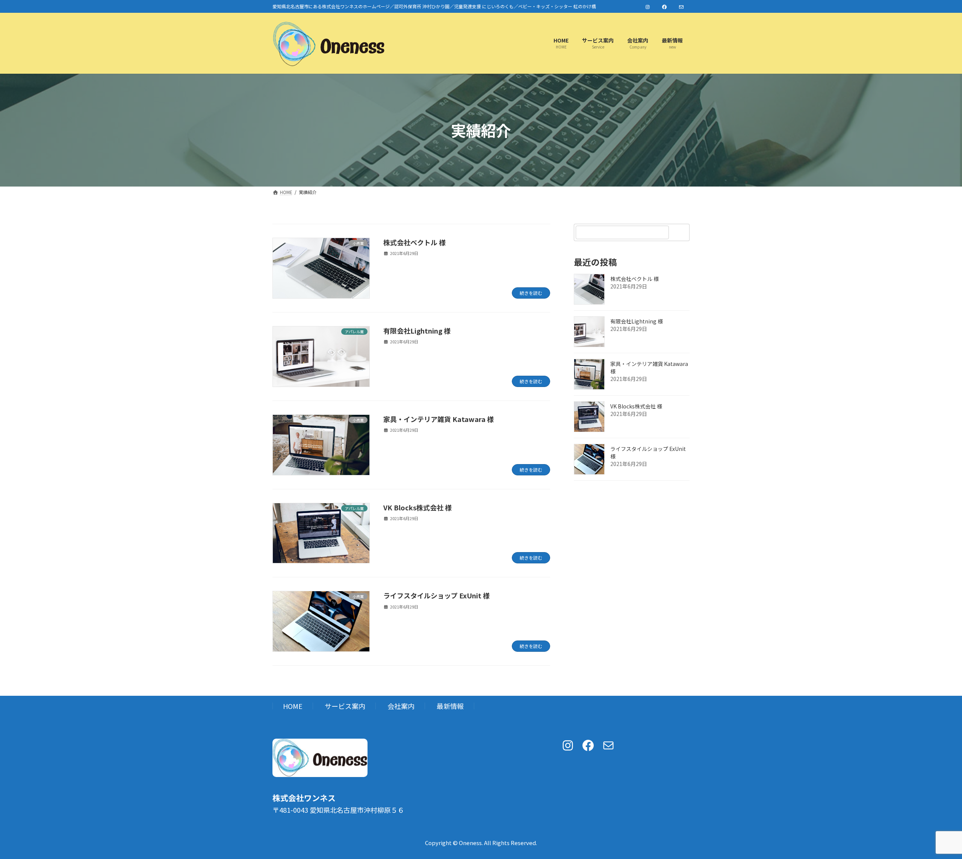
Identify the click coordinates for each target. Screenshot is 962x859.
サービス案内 (345, 706)
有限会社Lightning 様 (417, 330)
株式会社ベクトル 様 (414, 242)
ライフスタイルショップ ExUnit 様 (436, 595)
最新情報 (450, 706)
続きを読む (531, 293)
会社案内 (400, 706)
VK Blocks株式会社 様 (417, 507)
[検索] (680, 232)
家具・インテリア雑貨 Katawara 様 (438, 419)
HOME (293, 706)
